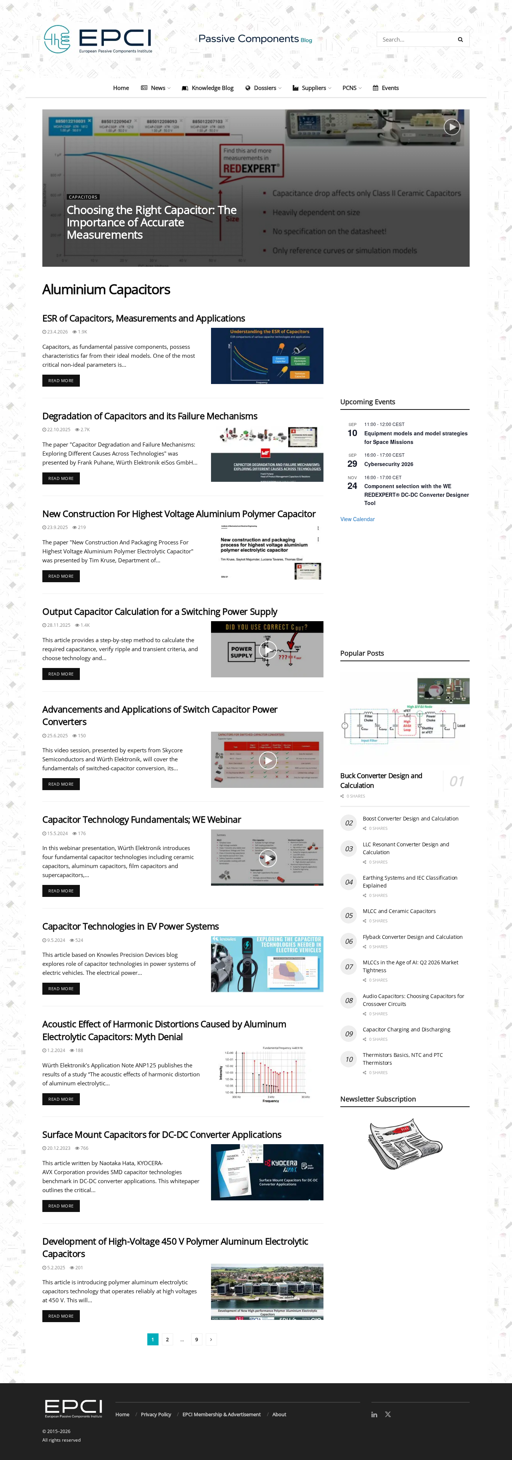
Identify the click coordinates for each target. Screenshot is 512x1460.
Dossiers (265, 87)
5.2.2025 (55, 1267)
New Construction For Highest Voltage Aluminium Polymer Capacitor (179, 513)
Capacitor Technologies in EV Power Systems (130, 926)
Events (390, 87)
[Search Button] (462, 39)
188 (78, 1050)
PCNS (349, 87)
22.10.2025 (58, 429)
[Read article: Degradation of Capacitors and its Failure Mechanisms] (267, 454)
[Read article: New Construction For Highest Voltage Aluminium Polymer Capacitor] (267, 551)
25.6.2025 (57, 735)
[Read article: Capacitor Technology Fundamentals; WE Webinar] (267, 857)
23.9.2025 (57, 527)
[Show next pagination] (211, 1339)
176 (81, 833)
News (158, 87)
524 (78, 940)
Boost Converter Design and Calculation (410, 818)
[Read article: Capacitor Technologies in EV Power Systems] (267, 964)
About (279, 1414)
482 (103, 249)
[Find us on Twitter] (388, 1414)
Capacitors (83, 197)
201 (78, 1267)
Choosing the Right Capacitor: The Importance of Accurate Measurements (152, 222)
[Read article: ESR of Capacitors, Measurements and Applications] (267, 356)
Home (121, 87)
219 (81, 527)
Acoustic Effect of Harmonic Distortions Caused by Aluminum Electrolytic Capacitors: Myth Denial (164, 1030)
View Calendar (357, 519)
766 (83, 1148)
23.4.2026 (57, 332)
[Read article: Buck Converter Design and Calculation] (405, 718)
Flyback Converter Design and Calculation (413, 936)
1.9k (82, 332)
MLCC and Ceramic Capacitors (399, 911)
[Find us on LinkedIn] (374, 1415)
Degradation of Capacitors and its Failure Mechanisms (149, 415)
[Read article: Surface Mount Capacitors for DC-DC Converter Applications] (267, 1172)
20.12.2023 (58, 1148)
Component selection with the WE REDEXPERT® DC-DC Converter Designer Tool (416, 494)
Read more (64, 379)
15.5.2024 (57, 833)
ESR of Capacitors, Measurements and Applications (143, 318)
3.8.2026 (80, 249)
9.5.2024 (55, 940)
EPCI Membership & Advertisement (222, 1414)
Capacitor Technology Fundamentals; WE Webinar (141, 819)
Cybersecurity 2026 (388, 464)
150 (81, 735)
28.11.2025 (58, 625)
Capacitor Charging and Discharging (406, 1029)
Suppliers (314, 87)
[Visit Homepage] (256, 39)
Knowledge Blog (213, 87)
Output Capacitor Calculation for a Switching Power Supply (159, 611)
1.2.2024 (55, 1050)
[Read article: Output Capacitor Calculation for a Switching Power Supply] (267, 649)
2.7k (84, 429)
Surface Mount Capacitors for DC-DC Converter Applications (161, 1134)
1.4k (84, 625)
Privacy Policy (156, 1414)
